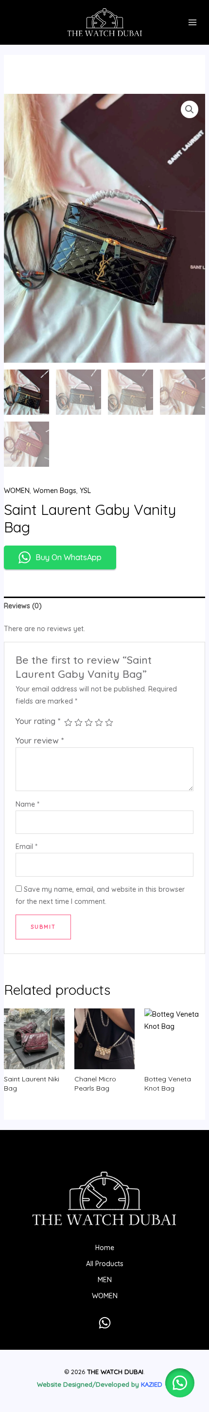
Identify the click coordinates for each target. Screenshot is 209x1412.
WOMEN (17, 490)
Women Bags (54, 490)
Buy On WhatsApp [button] (68, 557)
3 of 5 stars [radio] (89, 723)
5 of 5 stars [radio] (109, 723)
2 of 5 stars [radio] (78, 723)
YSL (85, 490)
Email (26, 846)
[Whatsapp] (104, 1322)
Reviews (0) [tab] (23, 605)
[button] (189, 109)
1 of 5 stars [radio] (68, 723)
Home (104, 1247)
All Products (104, 1263)
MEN (105, 1279)
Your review (40, 740)
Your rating (38, 721)
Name (27, 804)
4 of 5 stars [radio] (99, 723)
